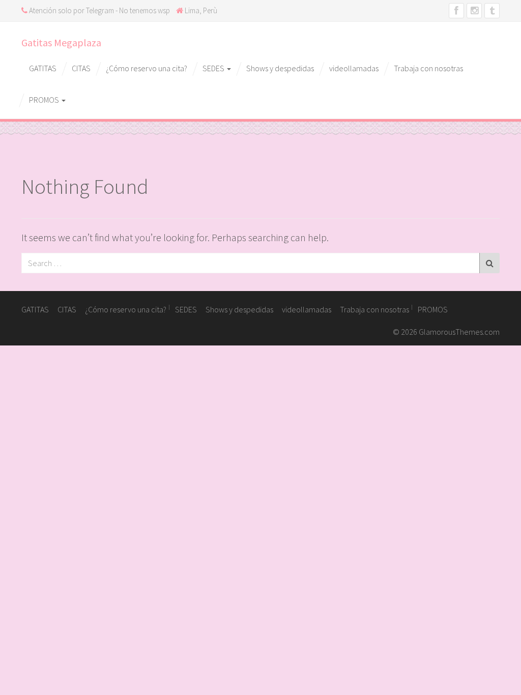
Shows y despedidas (280, 68)
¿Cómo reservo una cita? (146, 68)
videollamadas (354, 68)
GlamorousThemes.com (459, 332)
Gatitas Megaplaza (61, 42)
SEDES (214, 68)
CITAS (81, 68)
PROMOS (45, 100)
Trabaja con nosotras (428, 68)
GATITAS (42, 68)
